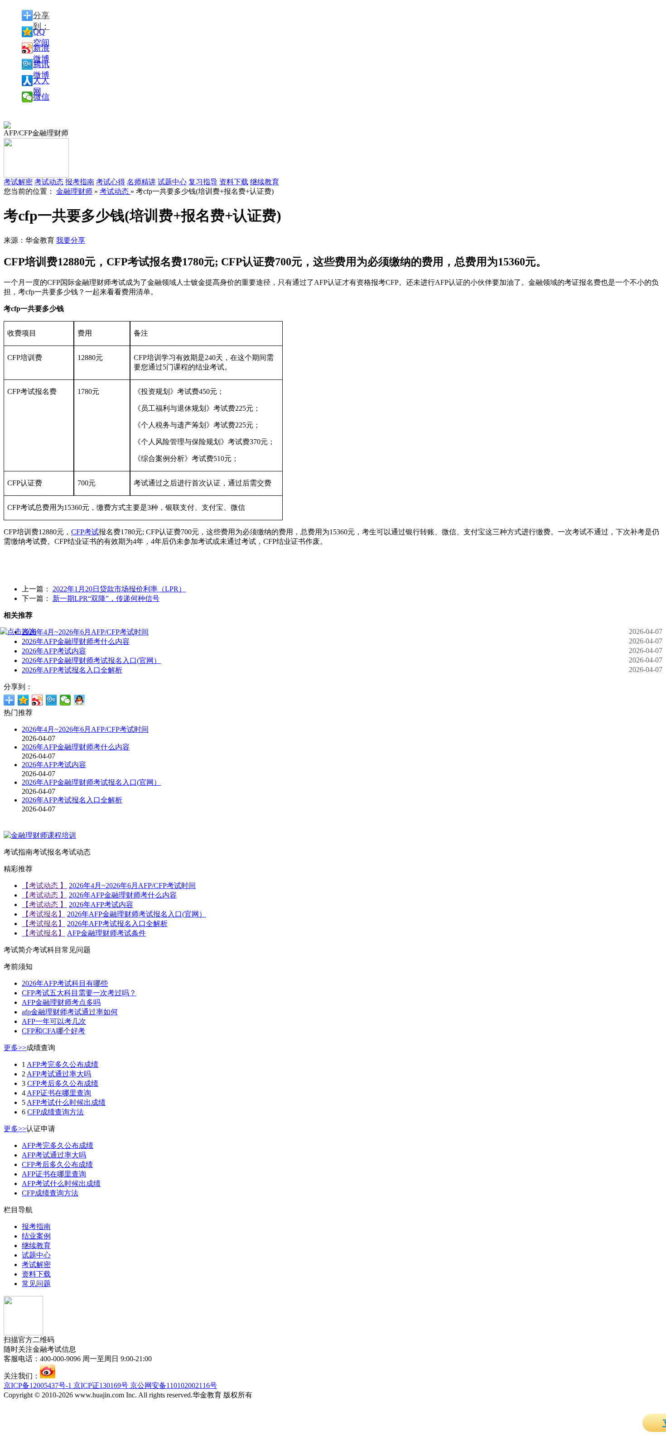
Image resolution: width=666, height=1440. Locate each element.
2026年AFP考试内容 (54, 651)
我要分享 (70, 240)
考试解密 (36, 1264)
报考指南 (79, 182)
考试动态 (115, 191)
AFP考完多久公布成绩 (62, 1064)
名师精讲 (141, 182)
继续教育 (264, 182)
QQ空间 (41, 32)
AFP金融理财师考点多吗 (61, 1002)
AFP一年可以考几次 (54, 1021)
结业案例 (36, 1236)
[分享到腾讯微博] (51, 700)
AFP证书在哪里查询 (59, 1093)
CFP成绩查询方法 (55, 1112)
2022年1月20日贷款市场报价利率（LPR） (119, 589)
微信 (41, 96)
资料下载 (233, 182)
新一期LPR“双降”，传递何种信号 (106, 598)
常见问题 (36, 1283)
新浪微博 (41, 48)
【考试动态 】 (44, 885)
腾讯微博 (41, 65)
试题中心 (172, 182)
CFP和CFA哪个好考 (53, 1031)
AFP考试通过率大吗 (59, 1074)
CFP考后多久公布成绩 (62, 1083)
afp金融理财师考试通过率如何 (70, 1012)
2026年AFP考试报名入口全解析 (72, 670)
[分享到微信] (65, 700)
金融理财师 (74, 191)
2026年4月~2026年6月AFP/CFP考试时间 (85, 632)
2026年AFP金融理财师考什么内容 (76, 641)
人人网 (41, 81)
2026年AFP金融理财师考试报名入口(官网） (91, 660)
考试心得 (110, 182)
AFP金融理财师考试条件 (106, 933)
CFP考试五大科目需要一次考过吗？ (79, 993)
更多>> (15, 1047)
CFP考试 (85, 532)
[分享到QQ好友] (79, 700)
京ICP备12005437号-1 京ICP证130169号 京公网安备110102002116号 (110, 1385)
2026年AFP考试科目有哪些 (65, 983)
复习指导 (202, 182)
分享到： (41, 16)
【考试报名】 (43, 914)
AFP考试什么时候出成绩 (66, 1102)
